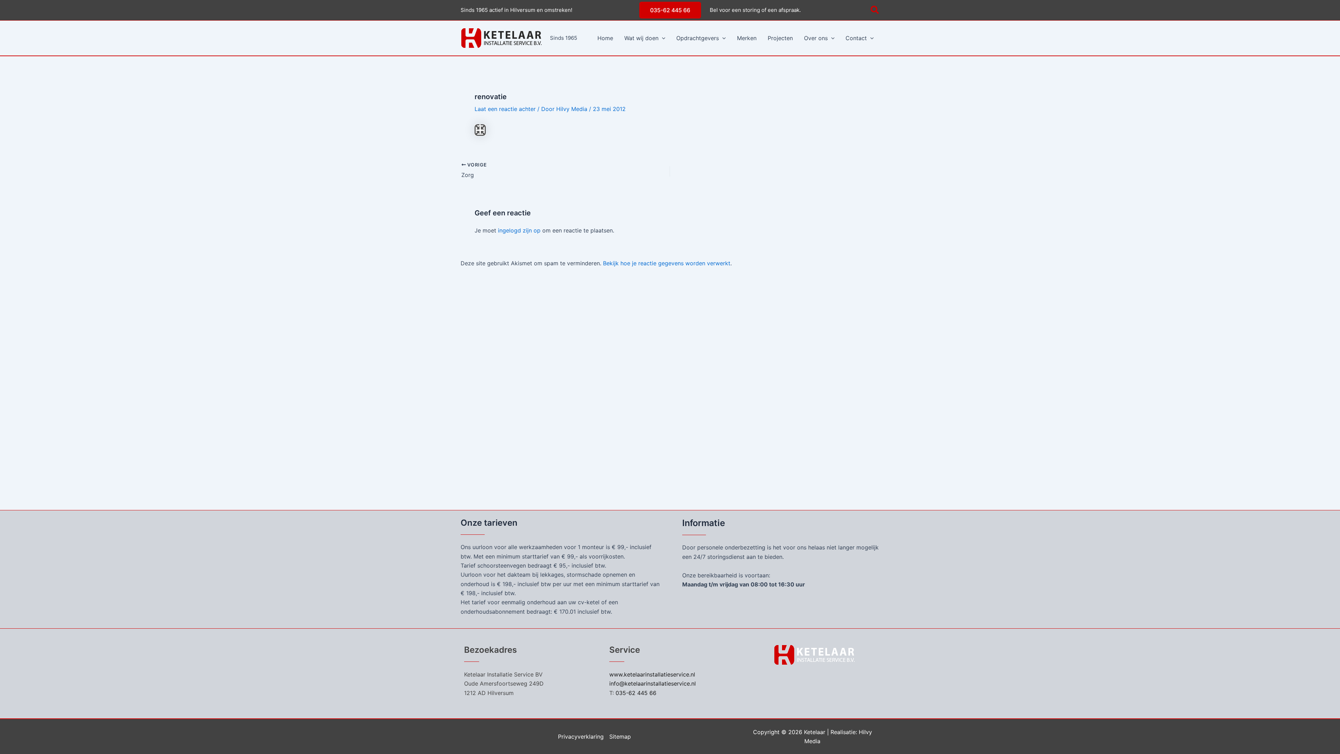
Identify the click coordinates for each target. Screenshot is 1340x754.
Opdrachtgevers (697, 38)
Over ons (816, 38)
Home (605, 38)
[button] (670, 10)
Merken (747, 38)
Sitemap (620, 736)
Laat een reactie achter (505, 108)
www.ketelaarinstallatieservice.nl (652, 674)
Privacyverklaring (581, 736)
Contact (856, 38)
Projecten (780, 38)
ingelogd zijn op (519, 230)
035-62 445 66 (636, 692)
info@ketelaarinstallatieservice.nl (652, 683)
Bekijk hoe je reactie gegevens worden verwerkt (666, 263)
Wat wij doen (641, 38)
